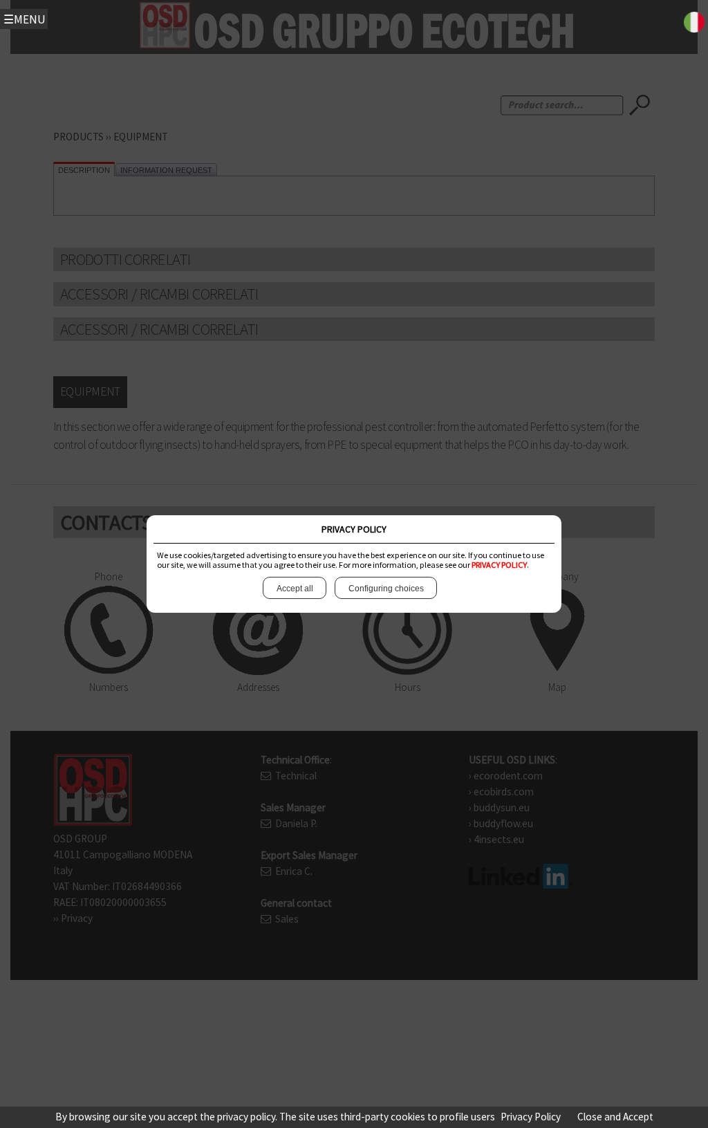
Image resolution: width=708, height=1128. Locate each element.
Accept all (295, 588)
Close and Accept (615, 1116)
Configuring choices (386, 588)
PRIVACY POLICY (499, 565)
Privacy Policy (531, 1116)
